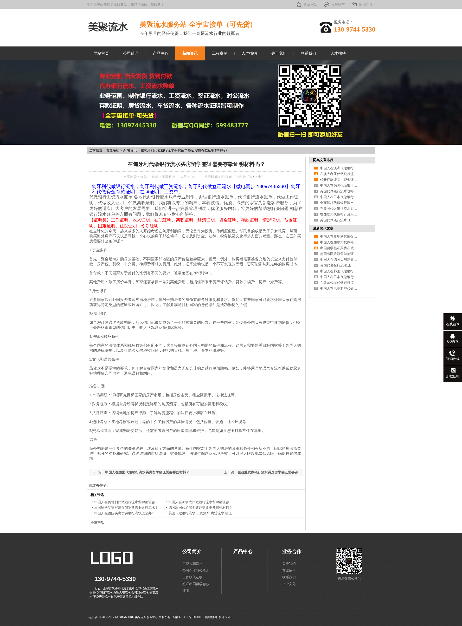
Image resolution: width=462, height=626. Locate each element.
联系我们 (308, 53)
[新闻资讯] (231, 143)
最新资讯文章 (323, 228)
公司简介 (131, 53)
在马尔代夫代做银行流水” (339, 283)
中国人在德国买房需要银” (339, 259)
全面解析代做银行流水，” (339, 203)
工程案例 (219, 53)
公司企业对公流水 (195, 570)
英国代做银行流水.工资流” (339, 220)
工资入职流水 (192, 564)
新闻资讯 (190, 53)
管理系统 (112, 150)
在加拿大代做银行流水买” (339, 214)
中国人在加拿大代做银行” (339, 242)
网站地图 (211, 617)
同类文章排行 (323, 160)
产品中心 (160, 53)
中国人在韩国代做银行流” (339, 185)
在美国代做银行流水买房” (339, 208)
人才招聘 (249, 53)
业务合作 (292, 551)
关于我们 (279, 53)
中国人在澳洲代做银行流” (339, 168)
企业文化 (289, 584)
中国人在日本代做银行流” (339, 197)
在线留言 (338, 5)
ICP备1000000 (192, 617)
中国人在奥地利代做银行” (339, 236)
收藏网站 (310, 5)
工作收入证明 (192, 577)
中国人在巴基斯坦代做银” (339, 288)
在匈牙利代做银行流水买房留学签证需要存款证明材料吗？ (184, 150)
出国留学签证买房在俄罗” (339, 248)
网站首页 (101, 53)
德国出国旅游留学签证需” (339, 254)
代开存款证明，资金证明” (339, 180)
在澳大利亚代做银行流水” (339, 174)
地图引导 (365, 5)
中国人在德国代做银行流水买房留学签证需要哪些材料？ (147, 472)
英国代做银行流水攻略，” (339, 191)
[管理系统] (108, 32)
